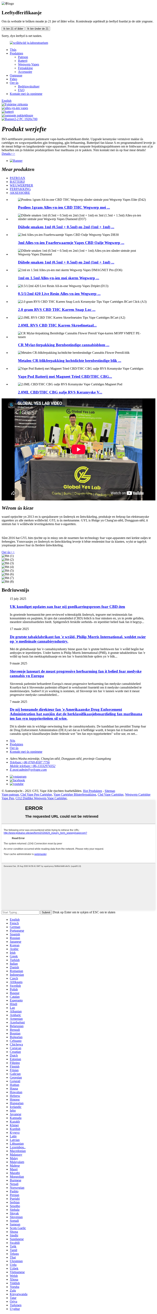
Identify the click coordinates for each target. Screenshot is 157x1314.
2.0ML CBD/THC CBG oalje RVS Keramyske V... (60, 392)
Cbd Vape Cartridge (110, 794)
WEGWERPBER (21, 185)
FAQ (21, 90)
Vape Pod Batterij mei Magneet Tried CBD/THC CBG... (65, 376)
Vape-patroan (10, 794)
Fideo (13, 79)
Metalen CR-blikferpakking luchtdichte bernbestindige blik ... (69, 360)
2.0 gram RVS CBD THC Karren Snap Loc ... (56, 309)
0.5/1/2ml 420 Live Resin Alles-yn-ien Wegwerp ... (59, 294)
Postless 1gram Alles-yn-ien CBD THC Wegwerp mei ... (64, 207)
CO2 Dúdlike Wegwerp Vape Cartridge (41, 798)
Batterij (22, 60)
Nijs (12, 740)
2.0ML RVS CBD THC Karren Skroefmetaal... (57, 325)
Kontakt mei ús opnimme (26, 93)
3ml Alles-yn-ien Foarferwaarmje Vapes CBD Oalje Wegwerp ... (71, 243)
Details (8, 153)
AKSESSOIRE (20, 192)
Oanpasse (16, 75)
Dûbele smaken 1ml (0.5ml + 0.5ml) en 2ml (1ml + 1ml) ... (66, 227)
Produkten (16, 53)
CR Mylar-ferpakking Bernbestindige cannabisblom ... (63, 345)
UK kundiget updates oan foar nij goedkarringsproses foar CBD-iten (67, 606)
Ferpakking (25, 68)
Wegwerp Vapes (28, 64)
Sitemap (110, 791)
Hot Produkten (92, 791)
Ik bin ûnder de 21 (37, 28)
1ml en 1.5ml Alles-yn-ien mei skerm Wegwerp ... (58, 278)
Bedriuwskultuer (28, 86)
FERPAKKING (20, 189)
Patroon (23, 57)
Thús (13, 49)
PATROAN (17, 178)
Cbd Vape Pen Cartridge (36, 794)
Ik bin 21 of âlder (13, 28)
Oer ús (14, 82)
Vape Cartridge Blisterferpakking (75, 794)
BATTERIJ (17, 181)
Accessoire (25, 71)
